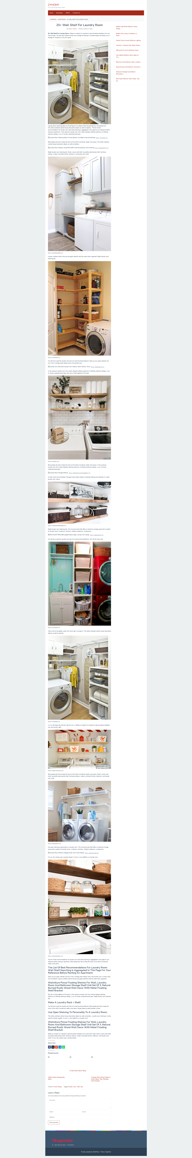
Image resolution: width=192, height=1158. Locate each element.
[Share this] (49, 1047)
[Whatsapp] (63, 1047)
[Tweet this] (53, 1047)
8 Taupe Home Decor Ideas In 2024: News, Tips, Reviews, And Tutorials (100, 1079)
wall (81, 1087)
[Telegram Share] (60, 1047)
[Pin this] (56, 1047)
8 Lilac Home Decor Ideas (78, 1071)
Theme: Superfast (105, 1152)
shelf (78, 1087)
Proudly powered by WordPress (90, 1152)
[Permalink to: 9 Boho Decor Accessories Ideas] (58, 1066)
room (74, 1087)
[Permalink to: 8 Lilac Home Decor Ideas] (79, 1062)
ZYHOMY (53, 5)
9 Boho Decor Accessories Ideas (56, 1078)
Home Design (58, 1087)
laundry (70, 1087)
